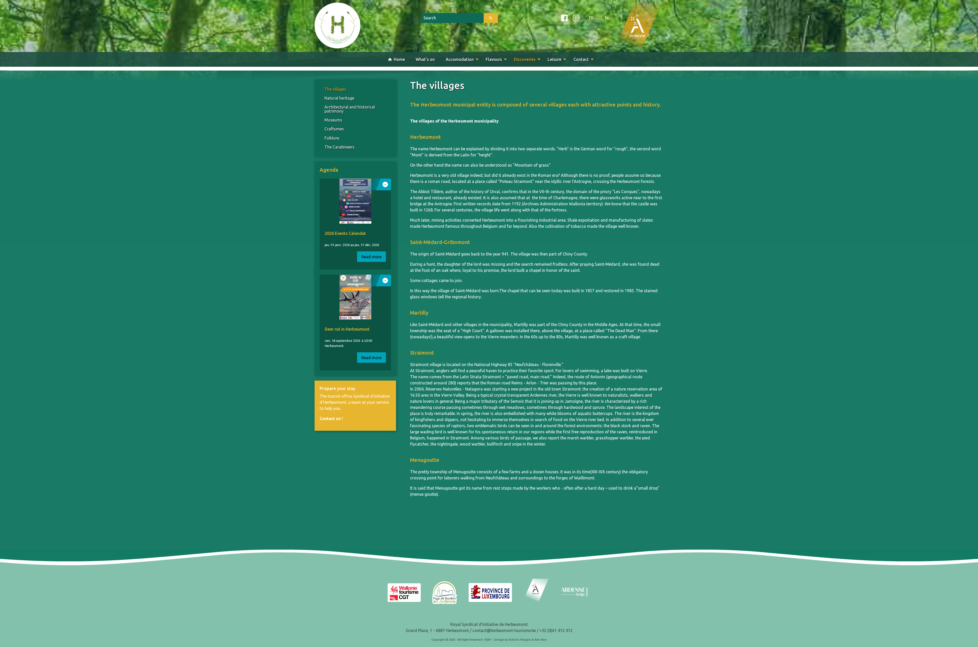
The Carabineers (339, 147)
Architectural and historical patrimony (349, 109)
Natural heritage (339, 98)
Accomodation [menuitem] (460, 59)
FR (591, 18)
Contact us (330, 418)
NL (607, 18)
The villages (335, 89)
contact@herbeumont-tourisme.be (504, 630)
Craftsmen (334, 129)
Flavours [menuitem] (494, 59)
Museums (333, 120)
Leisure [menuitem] (554, 59)
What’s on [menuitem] (425, 59)
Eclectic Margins (520, 639)
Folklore (331, 138)
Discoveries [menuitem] (525, 59)
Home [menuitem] (399, 59)
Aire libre (541, 639)
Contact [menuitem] (581, 59)
